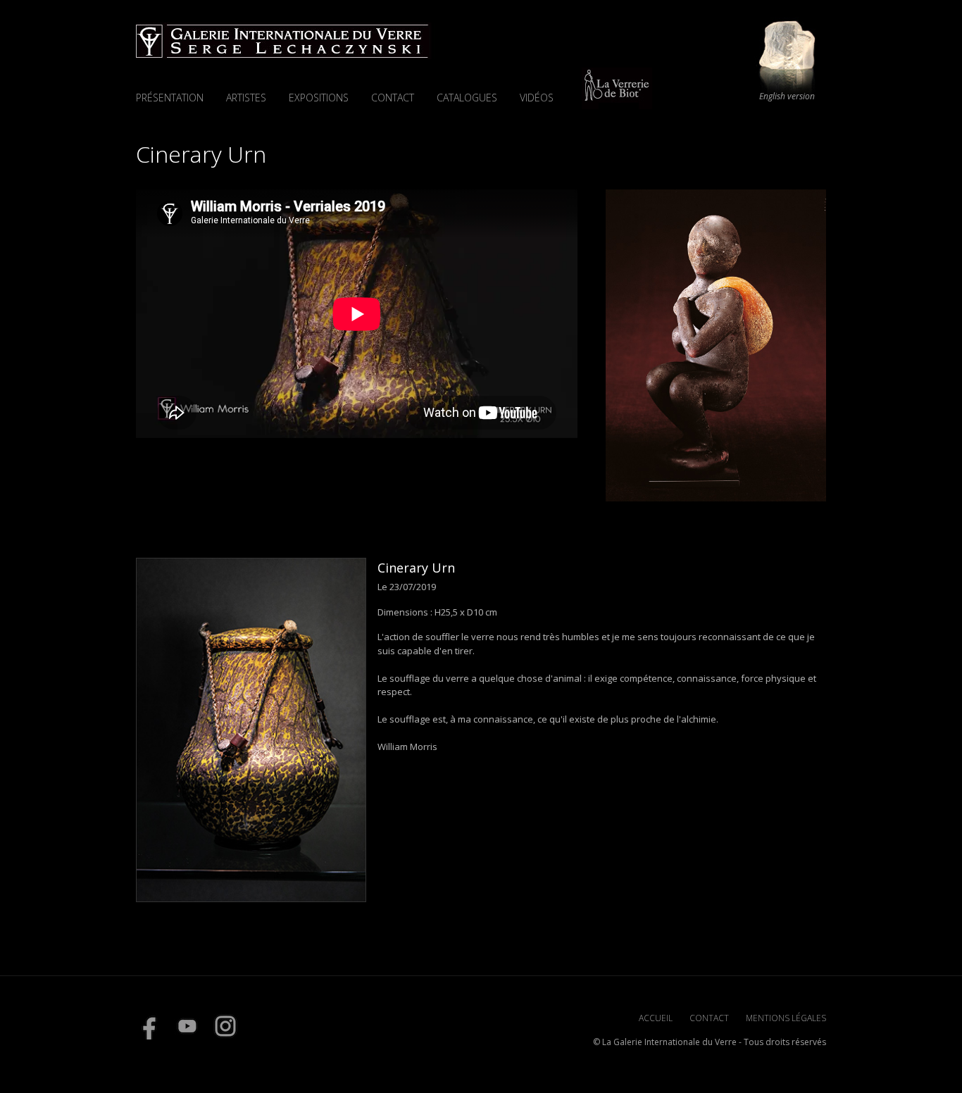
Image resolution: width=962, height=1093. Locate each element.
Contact (392, 97)
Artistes (246, 97)
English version (787, 96)
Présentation (170, 97)
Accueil (656, 1018)
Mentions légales (786, 1018)
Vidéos (537, 97)
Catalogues (467, 97)
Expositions (319, 97)
